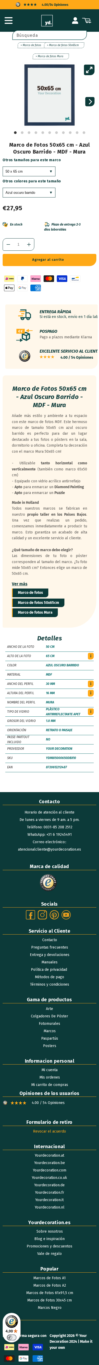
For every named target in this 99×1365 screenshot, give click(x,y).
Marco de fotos (30, 592)
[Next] (90, 101)
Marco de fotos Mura (35, 612)
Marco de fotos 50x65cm (38, 602)
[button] (8, 20)
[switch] (11, 1337)
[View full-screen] (89, 70)
